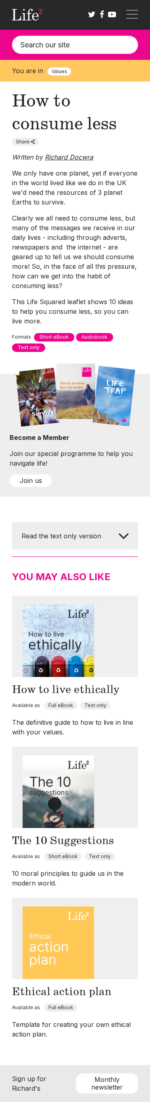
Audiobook (95, 337)
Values (59, 71)
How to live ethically (66, 690)
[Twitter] (92, 15)
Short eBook (54, 337)
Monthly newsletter (107, 1083)
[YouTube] (112, 15)
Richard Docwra (69, 157)
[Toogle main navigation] (132, 15)
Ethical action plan (62, 992)
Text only (29, 347)
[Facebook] (102, 15)
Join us (31, 480)
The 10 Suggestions (63, 841)
